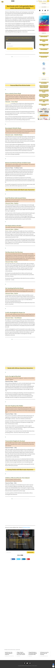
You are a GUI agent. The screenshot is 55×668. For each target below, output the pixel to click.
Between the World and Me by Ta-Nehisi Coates (18, 162)
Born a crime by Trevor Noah (13, 93)
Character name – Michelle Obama (13, 134)
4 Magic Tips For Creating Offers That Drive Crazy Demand (43, 40)
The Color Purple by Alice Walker (14, 405)
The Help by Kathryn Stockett (13, 225)
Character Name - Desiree (11, 293)
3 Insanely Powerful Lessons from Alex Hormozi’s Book (44, 53)
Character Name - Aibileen (11, 229)
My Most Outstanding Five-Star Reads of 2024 (44, 56)
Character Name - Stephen (11, 203)
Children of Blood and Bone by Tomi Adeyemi (17, 478)
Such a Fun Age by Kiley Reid (13, 376)
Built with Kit (20, 555)
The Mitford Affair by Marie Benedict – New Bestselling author (44, 100)
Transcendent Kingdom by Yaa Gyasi (15, 441)
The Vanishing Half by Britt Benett (14, 288)
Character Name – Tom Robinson (13, 317)
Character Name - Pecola (11, 261)
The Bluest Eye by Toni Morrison (14, 252)
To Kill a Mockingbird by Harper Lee (15, 312)
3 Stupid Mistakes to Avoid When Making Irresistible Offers (43, 45)
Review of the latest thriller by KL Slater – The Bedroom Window (44, 91)
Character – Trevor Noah (11, 101)
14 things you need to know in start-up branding (44, 49)
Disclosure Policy (26, 527)
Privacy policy (34, 665)
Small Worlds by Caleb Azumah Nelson (15, 198)
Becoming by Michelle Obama (13, 128)
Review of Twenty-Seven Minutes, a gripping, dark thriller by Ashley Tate (43, 86)
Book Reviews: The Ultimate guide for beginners (44, 36)
